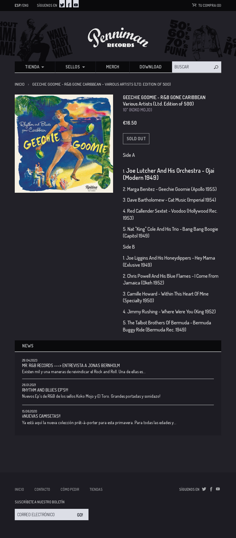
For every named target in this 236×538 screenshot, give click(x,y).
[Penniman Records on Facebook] (69, 3)
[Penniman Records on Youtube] (76, 3)
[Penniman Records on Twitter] (62, 3)
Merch (112, 66)
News (27, 345)
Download (151, 66)
